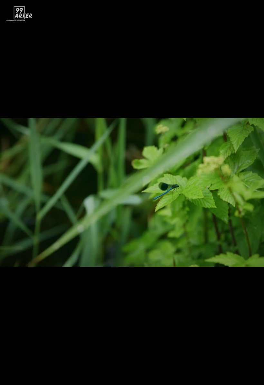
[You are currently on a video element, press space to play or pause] (132, 192)
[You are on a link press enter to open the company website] (19, 13)
